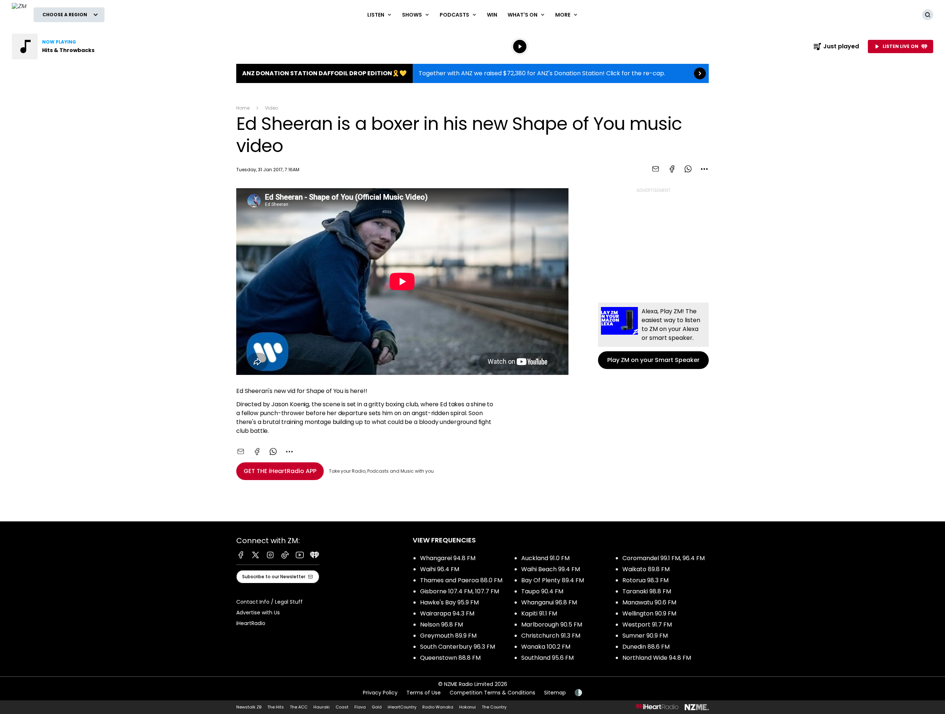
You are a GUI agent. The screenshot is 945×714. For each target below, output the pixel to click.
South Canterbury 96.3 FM (457, 646)
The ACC (298, 707)
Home (243, 108)
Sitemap (555, 692)
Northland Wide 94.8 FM (656, 657)
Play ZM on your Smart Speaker (653, 336)
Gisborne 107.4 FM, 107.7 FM (459, 591)
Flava (360, 707)
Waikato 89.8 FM (646, 569)
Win (492, 14)
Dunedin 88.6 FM (646, 646)
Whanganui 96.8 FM (549, 602)
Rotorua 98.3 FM (645, 580)
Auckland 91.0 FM (545, 558)
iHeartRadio (250, 623)
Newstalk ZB (248, 707)
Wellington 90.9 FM (649, 613)
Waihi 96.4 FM (439, 569)
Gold (377, 707)
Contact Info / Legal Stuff (269, 602)
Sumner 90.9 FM (645, 635)
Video (271, 108)
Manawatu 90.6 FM (649, 602)
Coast (342, 707)
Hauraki (321, 707)
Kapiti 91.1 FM (539, 613)
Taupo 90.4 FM (542, 591)
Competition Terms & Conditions (492, 692)
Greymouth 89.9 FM (448, 635)
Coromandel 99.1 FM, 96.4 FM (663, 558)
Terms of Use (423, 692)
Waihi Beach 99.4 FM (550, 569)
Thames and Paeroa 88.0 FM (461, 580)
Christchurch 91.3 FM (550, 635)
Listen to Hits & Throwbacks (59, 46)
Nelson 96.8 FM (441, 624)
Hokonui (467, 707)
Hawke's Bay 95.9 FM (449, 602)
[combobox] (704, 169)
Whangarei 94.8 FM (447, 558)
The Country (494, 707)
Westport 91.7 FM (647, 624)
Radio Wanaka (437, 707)
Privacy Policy (380, 692)
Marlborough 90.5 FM (551, 624)
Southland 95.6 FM (547, 657)
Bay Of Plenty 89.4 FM (552, 580)
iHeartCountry (402, 707)
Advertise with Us (258, 612)
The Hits (275, 707)
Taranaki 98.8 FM (646, 591)
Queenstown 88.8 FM (450, 657)
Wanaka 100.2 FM (545, 646)
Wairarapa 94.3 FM (447, 613)
